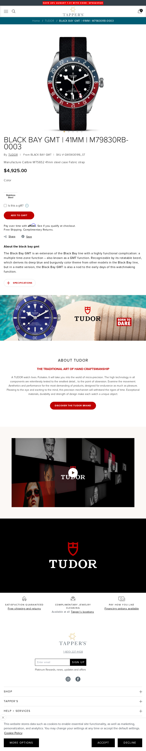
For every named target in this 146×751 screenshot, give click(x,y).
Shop (8, 692)
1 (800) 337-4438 (73, 651)
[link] (139, 11)
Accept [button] (103, 743)
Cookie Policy (13, 733)
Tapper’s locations (82, 612)
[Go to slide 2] (68, 131)
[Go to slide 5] (82, 131)
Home (36, 20)
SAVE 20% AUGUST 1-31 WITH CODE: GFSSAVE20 (73, 3)
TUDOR (49, 20)
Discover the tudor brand (73, 405)
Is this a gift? (15, 205)
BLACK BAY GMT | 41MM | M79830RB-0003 (86, 21)
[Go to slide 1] (64, 131)
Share (12, 237)
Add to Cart (19, 215)
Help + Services (17, 711)
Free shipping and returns (24, 609)
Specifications (22, 283)
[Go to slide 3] (73, 131)
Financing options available (122, 609)
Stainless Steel (10, 196)
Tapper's (11, 701)
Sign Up (78, 662)
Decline (130, 743)
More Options (21, 743)
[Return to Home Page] (73, 640)
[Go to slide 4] (77, 131)
